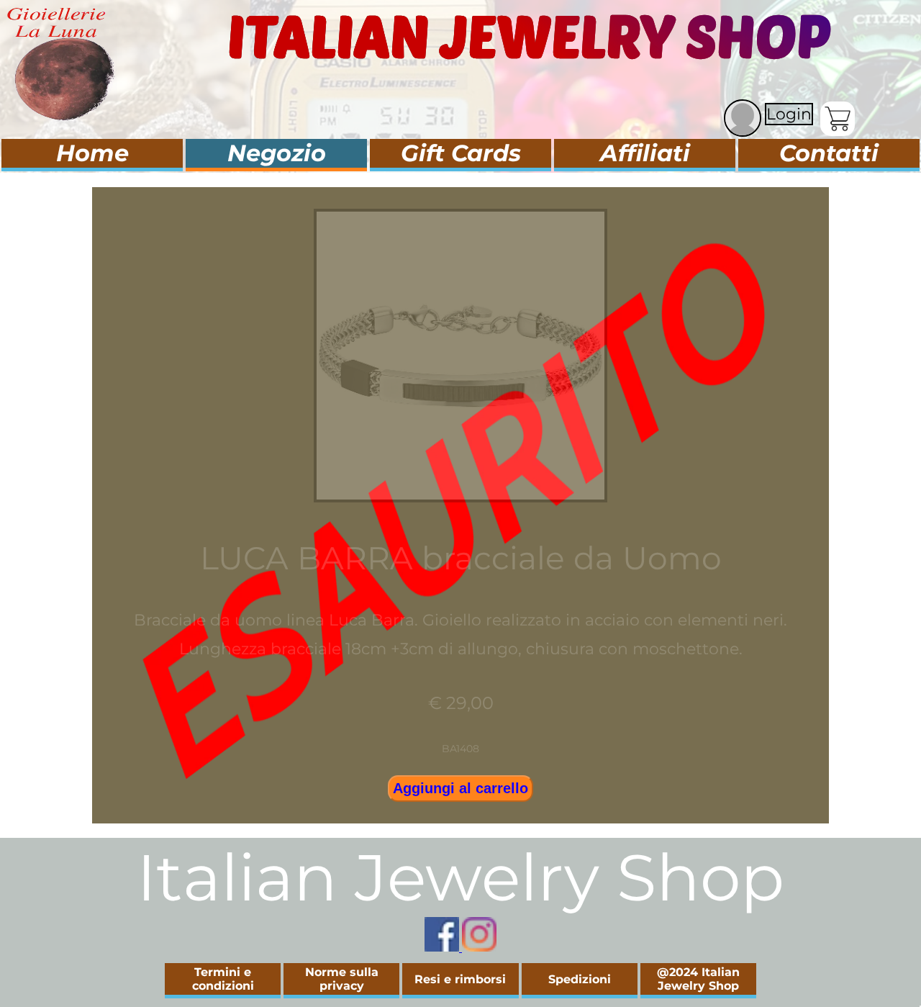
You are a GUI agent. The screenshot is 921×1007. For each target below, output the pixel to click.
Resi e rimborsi (460, 979)
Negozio (276, 153)
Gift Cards (461, 153)
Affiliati (645, 153)
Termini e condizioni (223, 979)
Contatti (829, 153)
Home (92, 153)
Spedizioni (579, 979)
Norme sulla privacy (341, 979)
